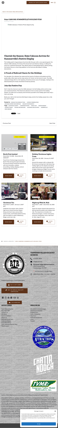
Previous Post (7, 123)
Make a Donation (35, 314)
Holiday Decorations (19, 107)
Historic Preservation (32, 102)
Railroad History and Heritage (13, 103)
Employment (34, 312)
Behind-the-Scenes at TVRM (18, 102)
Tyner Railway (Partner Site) (9, 324)
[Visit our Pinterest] (8, 297)
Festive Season (42, 105)
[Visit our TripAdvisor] (14, 297)
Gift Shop (4, 314)
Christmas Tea (8, 203)
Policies (32, 321)
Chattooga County (13, 105)
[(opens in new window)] (43, 324)
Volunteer (33, 316)
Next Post (52, 123)
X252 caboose (8, 109)
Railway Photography (28, 103)
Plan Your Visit (5, 310)
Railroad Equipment (7, 319)
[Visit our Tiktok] (11, 297)
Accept (38, 424)
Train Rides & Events (7, 309)
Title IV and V (5, 326)
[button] (55, 411)
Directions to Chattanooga (38, 309)
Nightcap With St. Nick (40, 203)
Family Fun (34, 105)
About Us (4, 317)
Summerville (44, 107)
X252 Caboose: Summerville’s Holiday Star (28, 241)
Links (31, 319)
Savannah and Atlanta (33, 107)
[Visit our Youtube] (18, 297)
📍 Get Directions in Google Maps (42, 271)
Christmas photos (24, 105)
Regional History (6, 321)
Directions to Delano (36, 310)
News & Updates (9, 241)
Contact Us (4, 312)
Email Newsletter (6, 322)
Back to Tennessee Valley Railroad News (13, 11)
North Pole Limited (10, 154)
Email (19, 113)
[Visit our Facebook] (3, 297)
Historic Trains (9, 107)
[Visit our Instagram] (6, 297)
